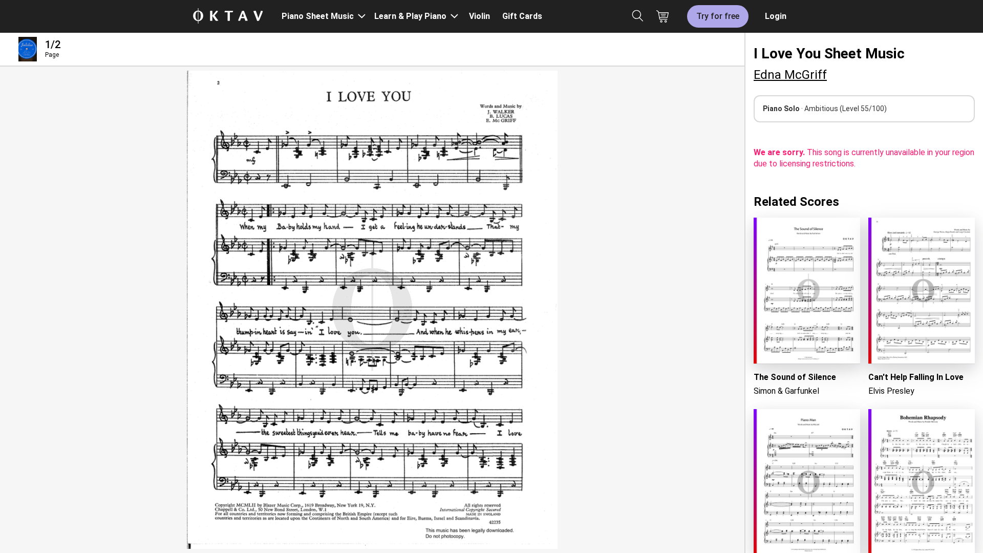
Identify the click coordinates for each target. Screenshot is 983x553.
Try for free (717, 16)
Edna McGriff (790, 75)
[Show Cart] (662, 16)
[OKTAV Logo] (228, 17)
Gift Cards (522, 16)
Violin (479, 16)
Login (775, 16)
